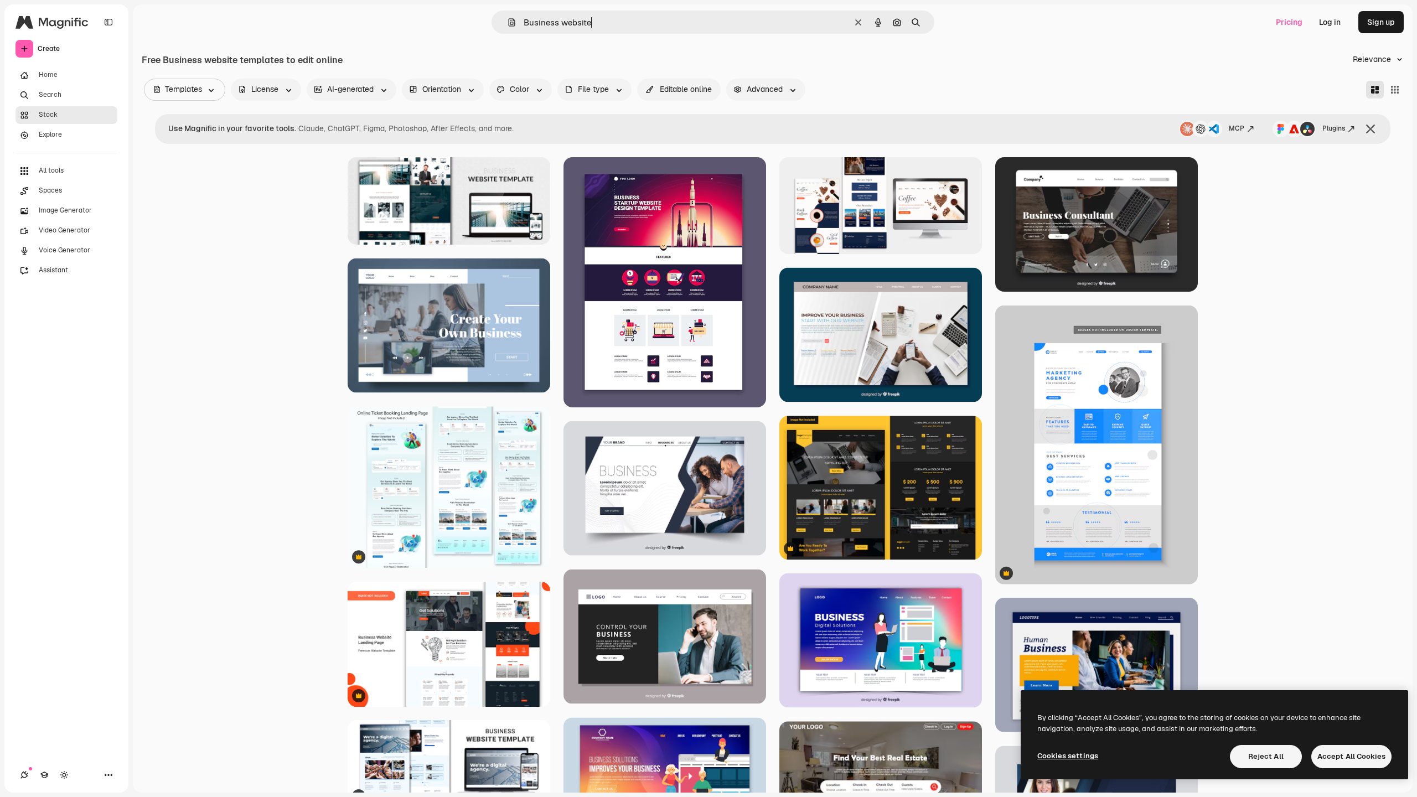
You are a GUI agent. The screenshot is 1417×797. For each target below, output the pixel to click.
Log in (1330, 22)
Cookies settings (1067, 755)
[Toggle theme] (64, 775)
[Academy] (44, 775)
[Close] (1370, 129)
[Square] (1395, 90)
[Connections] (24, 775)
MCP (1236, 128)
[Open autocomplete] (507, 22)
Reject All (1266, 756)
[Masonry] (1375, 90)
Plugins (1333, 128)
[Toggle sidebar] (108, 22)
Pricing (1289, 22)
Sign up (1381, 22)
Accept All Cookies (1351, 756)
